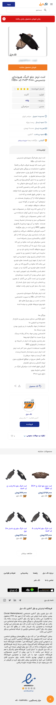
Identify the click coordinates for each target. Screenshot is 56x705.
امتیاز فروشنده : (37, 88)
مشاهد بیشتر (26, 553)
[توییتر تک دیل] (9, 600)
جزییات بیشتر (22, 140)
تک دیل (44, 496)
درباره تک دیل (48, 573)
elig (27, 100)
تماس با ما (49, 580)
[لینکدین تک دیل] (14, 600)
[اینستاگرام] (4, 600)
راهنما (35, 573)
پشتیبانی (24, 573)
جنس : (41, 106)
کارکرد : (41, 94)
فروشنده (29, 424)
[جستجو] (45, 10)
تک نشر (37, 580)
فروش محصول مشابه (27, 67)
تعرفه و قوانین (9, 573)
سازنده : (40, 100)
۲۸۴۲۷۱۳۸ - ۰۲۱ (21, 700)
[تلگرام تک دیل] (20, 600)
